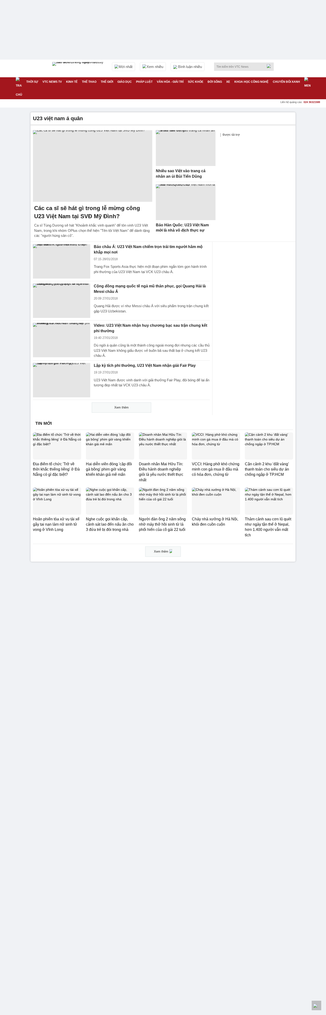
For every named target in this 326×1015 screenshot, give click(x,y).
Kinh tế (72, 81)
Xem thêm (121, 407)
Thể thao (89, 81)
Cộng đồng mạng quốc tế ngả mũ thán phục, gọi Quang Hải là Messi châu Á (150, 289)
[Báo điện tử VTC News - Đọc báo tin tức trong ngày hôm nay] (78, 68)
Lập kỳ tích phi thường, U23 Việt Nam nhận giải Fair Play (145, 365)
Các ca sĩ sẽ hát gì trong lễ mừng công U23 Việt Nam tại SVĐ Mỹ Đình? (87, 212)
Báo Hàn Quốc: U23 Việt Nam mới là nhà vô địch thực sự (182, 228)
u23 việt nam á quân (58, 118)
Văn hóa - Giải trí (170, 81)
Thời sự (32, 81)
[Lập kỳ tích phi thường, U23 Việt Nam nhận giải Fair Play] (61, 380)
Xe (228, 81)
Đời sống (215, 81)
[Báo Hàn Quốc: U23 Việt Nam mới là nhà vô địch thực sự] (186, 202)
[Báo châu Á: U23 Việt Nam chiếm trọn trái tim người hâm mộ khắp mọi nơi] (61, 261)
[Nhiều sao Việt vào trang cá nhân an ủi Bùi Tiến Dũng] (186, 148)
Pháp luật (144, 81)
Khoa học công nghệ (251, 81)
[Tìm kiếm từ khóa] (270, 66)
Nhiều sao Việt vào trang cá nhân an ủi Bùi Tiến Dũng (180, 173)
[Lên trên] (316, 1005)
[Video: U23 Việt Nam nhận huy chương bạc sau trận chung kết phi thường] (61, 340)
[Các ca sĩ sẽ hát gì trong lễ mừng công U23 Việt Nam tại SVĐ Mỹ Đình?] (92, 166)
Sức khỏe (195, 81)
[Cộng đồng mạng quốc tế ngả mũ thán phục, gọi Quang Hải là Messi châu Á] (61, 301)
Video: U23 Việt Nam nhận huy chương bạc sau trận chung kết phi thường (150, 328)
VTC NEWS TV (52, 81)
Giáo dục (124, 81)
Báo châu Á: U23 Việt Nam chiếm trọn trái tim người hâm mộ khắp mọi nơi (148, 249)
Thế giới (107, 81)
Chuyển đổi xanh (286, 81)
